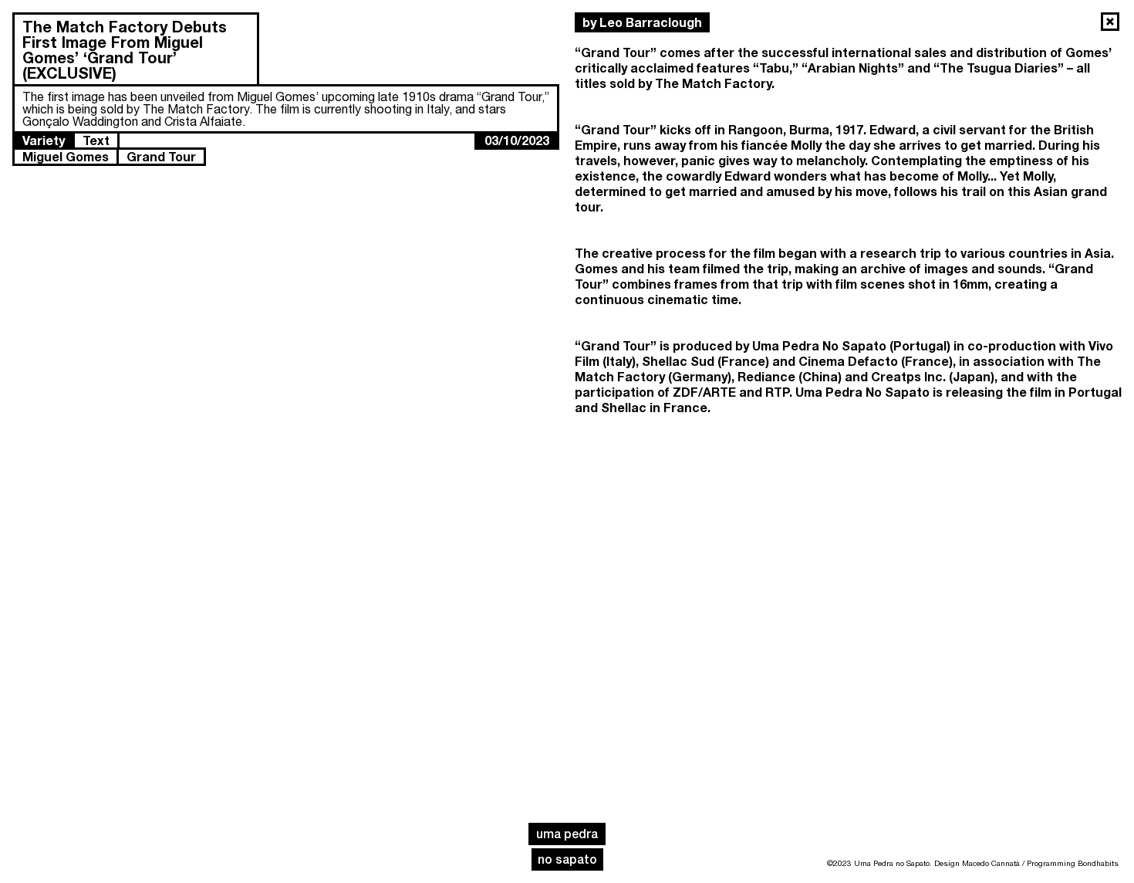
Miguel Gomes (65, 156)
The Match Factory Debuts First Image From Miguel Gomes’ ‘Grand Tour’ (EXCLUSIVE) (124, 49)
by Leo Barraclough (642, 22)
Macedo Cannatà (991, 863)
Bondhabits (1098, 863)
